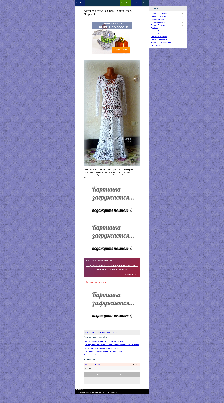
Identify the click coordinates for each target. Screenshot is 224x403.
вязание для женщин (93, 332)
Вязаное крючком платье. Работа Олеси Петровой (103, 341)
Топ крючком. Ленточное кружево (97, 355)
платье (114, 332)
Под (136, 3)
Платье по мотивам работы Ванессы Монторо (101, 348)
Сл (125, 3)
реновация (106, 332)
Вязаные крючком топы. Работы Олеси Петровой (103, 351)
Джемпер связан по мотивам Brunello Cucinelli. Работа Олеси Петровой (111, 345)
